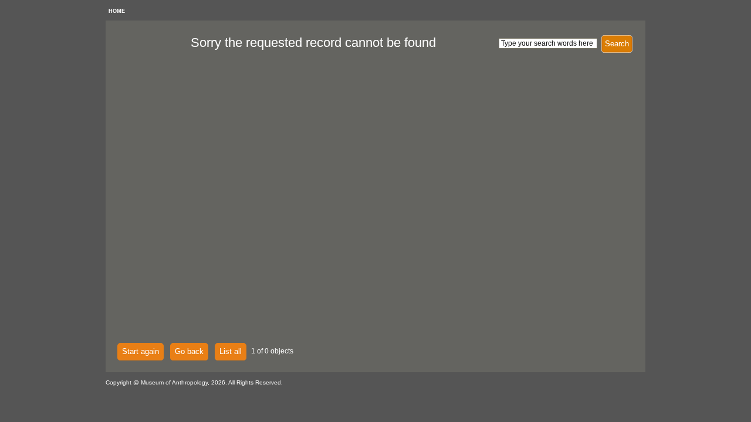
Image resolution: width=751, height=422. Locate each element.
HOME (117, 11)
